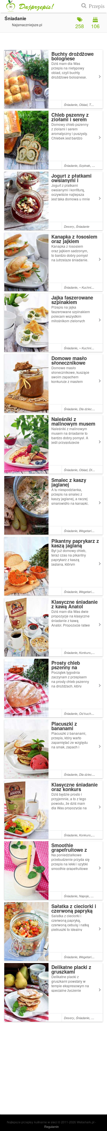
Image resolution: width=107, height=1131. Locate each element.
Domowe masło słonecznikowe (69, 360)
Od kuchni (86, 713)
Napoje (84, 896)
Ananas (95, 896)
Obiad (83, 104)
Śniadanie (70, 104)
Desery (69, 226)
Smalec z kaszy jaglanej (68, 482)
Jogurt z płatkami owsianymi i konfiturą (71, 180)
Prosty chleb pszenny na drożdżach (65, 667)
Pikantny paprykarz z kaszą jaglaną (75, 543)
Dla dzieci (85, 409)
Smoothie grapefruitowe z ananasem (69, 850)
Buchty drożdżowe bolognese (72, 56)
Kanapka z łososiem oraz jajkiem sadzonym (74, 241)
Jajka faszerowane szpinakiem (72, 299)
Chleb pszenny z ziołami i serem (70, 117)
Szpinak (84, 165)
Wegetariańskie (89, 531)
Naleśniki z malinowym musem (73, 421)
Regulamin (51, 1126)
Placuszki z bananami (64, 726)
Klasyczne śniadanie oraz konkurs (74, 787)
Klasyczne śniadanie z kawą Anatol (74, 604)
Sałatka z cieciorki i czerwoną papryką (73, 908)
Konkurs (85, 652)
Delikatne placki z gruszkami (71, 969)
